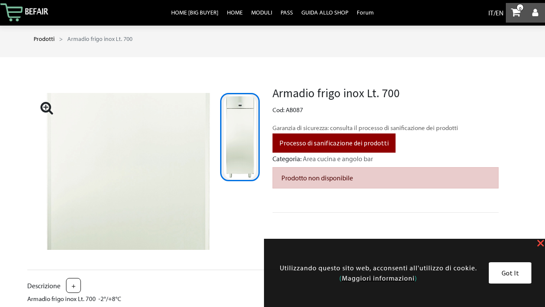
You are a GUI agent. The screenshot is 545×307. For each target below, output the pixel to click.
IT (490, 13)
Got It (510, 273)
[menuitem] (194, 12)
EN (500, 13)
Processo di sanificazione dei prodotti (334, 143)
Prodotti (44, 39)
